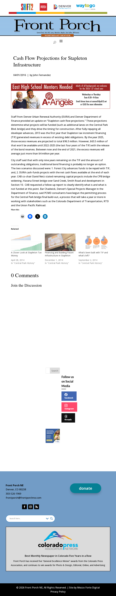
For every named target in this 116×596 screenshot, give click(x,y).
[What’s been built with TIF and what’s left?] (94, 242)
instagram (69, 408)
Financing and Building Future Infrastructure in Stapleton (59, 254)
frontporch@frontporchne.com (23, 497)
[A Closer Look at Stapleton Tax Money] (26, 242)
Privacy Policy (58, 591)
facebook (68, 397)
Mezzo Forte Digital (88, 587)
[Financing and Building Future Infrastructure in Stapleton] (60, 242)
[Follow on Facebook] (24, 506)
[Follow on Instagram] (30, 506)
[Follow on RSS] (36, 506)
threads (68, 419)
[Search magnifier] (51, 518)
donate (85, 488)
